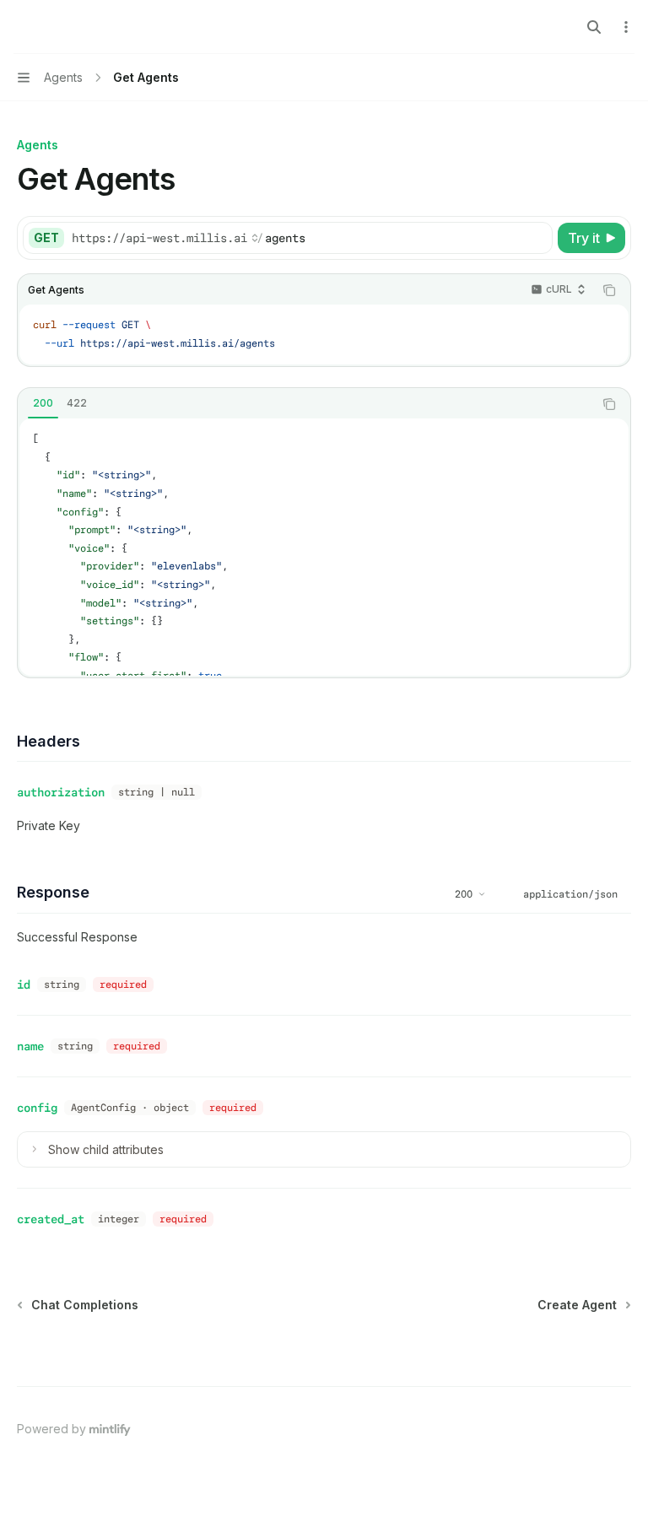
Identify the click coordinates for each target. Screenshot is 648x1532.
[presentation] (324, 547)
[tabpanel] (324, 547)
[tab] (43, 403)
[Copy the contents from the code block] (609, 290)
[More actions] (626, 27)
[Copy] (537, 238)
